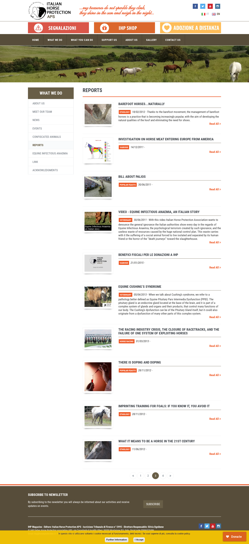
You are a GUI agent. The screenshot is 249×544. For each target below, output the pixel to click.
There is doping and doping (139, 362)
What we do (55, 40)
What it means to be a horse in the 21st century (156, 441)
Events (37, 128)
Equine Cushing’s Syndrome (139, 287)
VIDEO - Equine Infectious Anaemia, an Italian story (159, 212)
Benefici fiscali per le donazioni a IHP (148, 255)
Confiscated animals (47, 136)
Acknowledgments (45, 170)
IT (207, 14)
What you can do (82, 40)
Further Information (116, 539)
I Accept (139, 539)
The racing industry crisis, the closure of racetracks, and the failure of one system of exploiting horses (168, 331)
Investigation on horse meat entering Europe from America (166, 139)
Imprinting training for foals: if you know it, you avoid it (164, 406)
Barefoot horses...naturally (141, 104)
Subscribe (153, 504)
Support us (109, 40)
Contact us (173, 40)
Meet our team (42, 111)
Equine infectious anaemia (50, 153)
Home (35, 40)
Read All (214, 123)
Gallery (151, 40)
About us (132, 40)
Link (35, 162)
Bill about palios (132, 177)
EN (218, 14)
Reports (38, 145)
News (36, 120)
